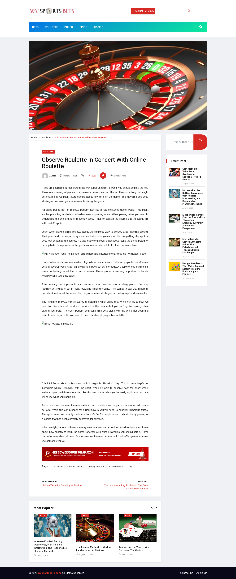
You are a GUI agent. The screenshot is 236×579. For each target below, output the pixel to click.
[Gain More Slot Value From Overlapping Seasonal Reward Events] (174, 172)
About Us (201, 573)
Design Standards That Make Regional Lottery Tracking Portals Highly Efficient (193, 269)
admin (52, 176)
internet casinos (75, 466)
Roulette (51, 27)
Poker (68, 27)
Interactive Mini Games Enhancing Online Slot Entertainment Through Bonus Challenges (191, 245)
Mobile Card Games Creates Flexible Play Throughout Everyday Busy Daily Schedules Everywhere (193, 221)
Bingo (83, 27)
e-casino (58, 466)
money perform (96, 466)
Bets (35, 27)
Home (34, 137)
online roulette (116, 466)
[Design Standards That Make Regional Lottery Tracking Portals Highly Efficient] (174, 266)
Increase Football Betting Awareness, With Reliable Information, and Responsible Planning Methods (50, 546)
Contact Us (186, 573)
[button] (153, 509)
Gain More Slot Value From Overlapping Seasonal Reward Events (191, 174)
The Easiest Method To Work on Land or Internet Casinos (94, 548)
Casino (98, 27)
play (130, 466)
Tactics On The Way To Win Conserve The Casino (134, 548)
